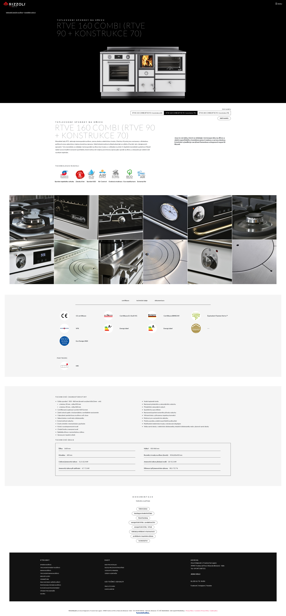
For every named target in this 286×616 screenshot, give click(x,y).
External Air (141, 181)
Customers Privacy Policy (202, 610)
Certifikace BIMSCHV (171, 316)
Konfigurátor (109, 589)
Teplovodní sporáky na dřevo (14, 12)
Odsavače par (44, 579)
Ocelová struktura (115, 181)
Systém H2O (91, 181)
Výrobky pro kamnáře (47, 591)
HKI (77, 366)
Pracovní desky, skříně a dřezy (50, 582)
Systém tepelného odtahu (64, 181)
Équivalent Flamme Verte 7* (217, 316)
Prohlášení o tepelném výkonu (143, 536)
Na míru (42, 593)
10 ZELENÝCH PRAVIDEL (111, 570)
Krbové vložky (45, 576)
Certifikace (125, 300)
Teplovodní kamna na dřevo (49, 573)
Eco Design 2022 (82, 341)
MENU (278, 4)
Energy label (124, 328)
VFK (77, 328)
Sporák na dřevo (45, 564)
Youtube (209, 586)
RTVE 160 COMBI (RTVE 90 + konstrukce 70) (181, 113)
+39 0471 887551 (139, 610)
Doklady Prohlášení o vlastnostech (143, 531)
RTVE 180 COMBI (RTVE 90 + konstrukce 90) (214, 113)
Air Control (102, 181)
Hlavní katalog (143, 518)
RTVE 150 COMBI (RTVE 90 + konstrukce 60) (147, 113)
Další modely (224, 118)
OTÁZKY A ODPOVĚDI (111, 573)
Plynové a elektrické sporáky (50, 588)
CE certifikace (81, 316)
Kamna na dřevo (45, 570)
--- (208, 328)
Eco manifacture (129, 181)
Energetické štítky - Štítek (143, 527)
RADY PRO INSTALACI (111, 564)
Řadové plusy (143, 509)
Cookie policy (214, 610)
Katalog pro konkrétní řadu (143, 513)
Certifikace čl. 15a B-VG (128, 316)
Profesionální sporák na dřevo (50, 585)
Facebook (194, 586)
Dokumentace (159, 300)
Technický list (143, 541)
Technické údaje (141, 300)
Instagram (201, 586)
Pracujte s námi (110, 586)
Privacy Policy (190, 610)
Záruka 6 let (80, 181)
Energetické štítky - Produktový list (143, 522)
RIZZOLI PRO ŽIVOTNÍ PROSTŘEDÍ (114, 567)
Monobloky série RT (30, 12)
